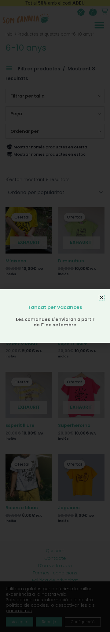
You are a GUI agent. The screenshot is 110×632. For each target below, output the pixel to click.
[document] (55, 316)
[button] (101, 297)
